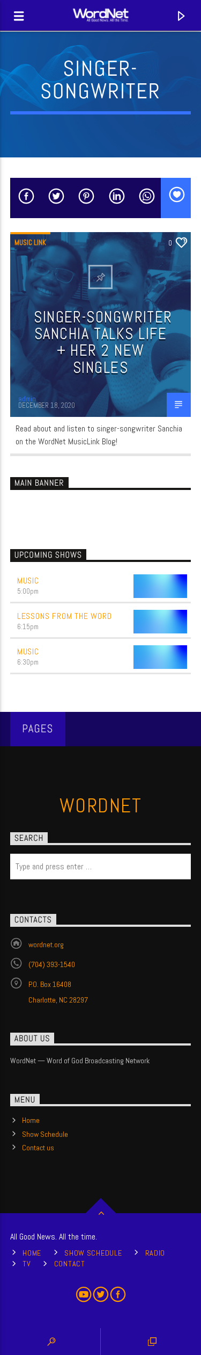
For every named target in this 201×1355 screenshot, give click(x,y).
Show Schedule (45, 1134)
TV (27, 1263)
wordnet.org (46, 944)
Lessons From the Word (64, 616)
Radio (155, 1253)
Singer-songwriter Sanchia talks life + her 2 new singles (103, 342)
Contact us (38, 1147)
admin (27, 398)
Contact (69, 1263)
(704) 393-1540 (51, 964)
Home (31, 1120)
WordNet (100, 806)
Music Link (30, 242)
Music (28, 580)
